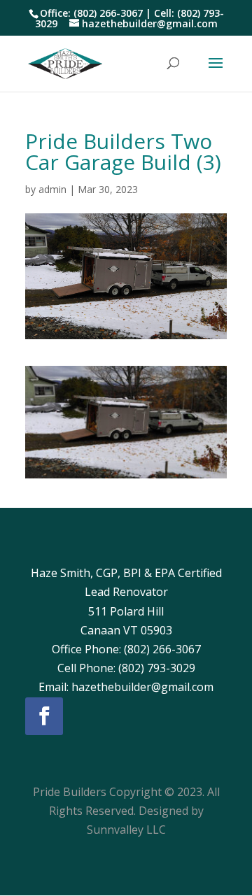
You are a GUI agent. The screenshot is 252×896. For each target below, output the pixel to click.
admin (52, 189)
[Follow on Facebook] (44, 716)
